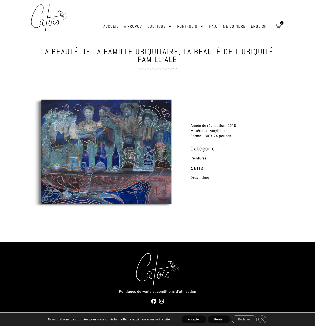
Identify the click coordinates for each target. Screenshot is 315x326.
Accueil (111, 26)
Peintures (198, 158)
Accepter (194, 319)
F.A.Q (213, 26)
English (259, 26)
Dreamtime (199, 178)
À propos (133, 26)
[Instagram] (161, 301)
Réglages (244, 319)
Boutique (156, 26)
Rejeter (219, 319)
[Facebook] (153, 301)
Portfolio (187, 26)
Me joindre (234, 26)
